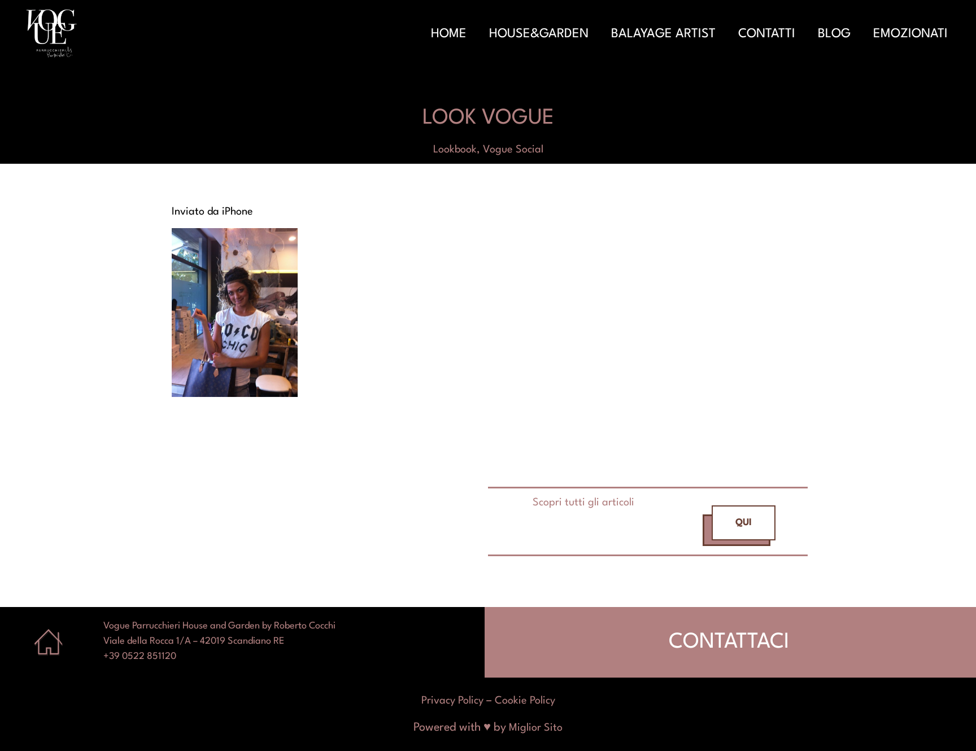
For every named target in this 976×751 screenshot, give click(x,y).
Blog (834, 34)
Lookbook (455, 150)
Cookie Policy (525, 701)
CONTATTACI (729, 642)
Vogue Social (513, 150)
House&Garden (539, 34)
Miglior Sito (536, 728)
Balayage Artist (663, 34)
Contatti (766, 34)
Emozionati (910, 34)
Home (449, 34)
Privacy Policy (452, 701)
